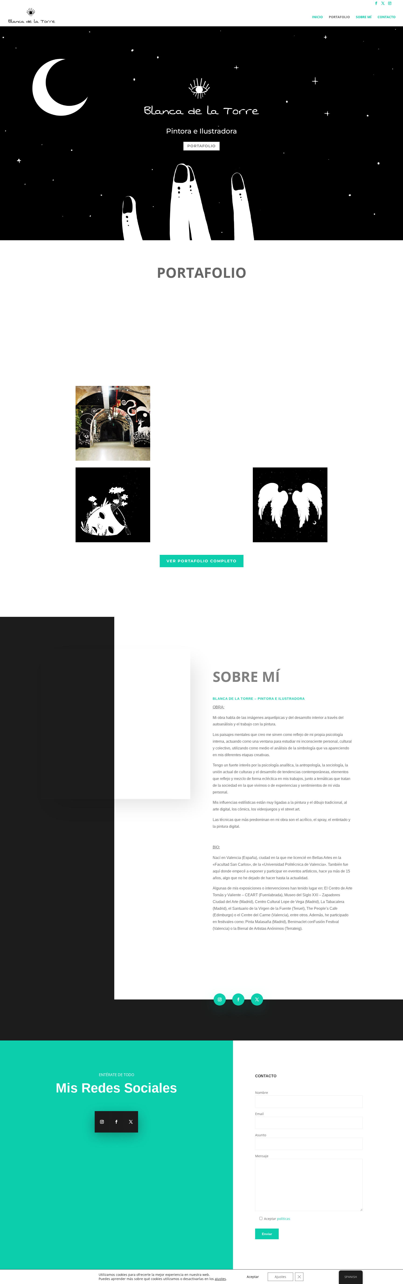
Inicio (317, 17)
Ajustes (280, 1276)
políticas (283, 1218)
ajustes (220, 1279)
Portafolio (339, 17)
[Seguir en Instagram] (220, 999)
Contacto (387, 17)
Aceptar (253, 1276)
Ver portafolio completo (202, 561)
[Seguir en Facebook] (238, 999)
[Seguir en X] (257, 999)
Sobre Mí (364, 17)
